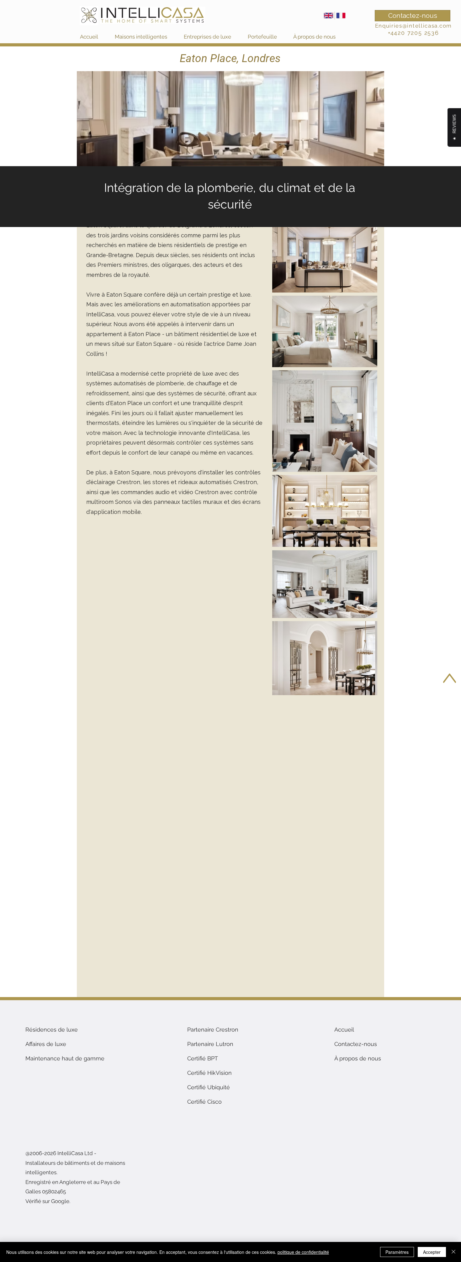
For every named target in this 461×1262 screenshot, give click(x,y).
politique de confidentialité (303, 1252)
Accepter (432, 1252)
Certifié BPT (202, 1058)
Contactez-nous (355, 1044)
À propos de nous (357, 1058)
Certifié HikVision (209, 1072)
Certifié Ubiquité (208, 1087)
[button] (146, 36)
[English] (328, 15)
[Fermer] (453, 1252)
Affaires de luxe (45, 1044)
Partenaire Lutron (210, 1044)
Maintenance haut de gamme (64, 1058)
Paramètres (397, 1252)
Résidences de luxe (51, 1029)
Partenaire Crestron (212, 1029)
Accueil (344, 1029)
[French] (341, 15)
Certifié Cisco (204, 1101)
